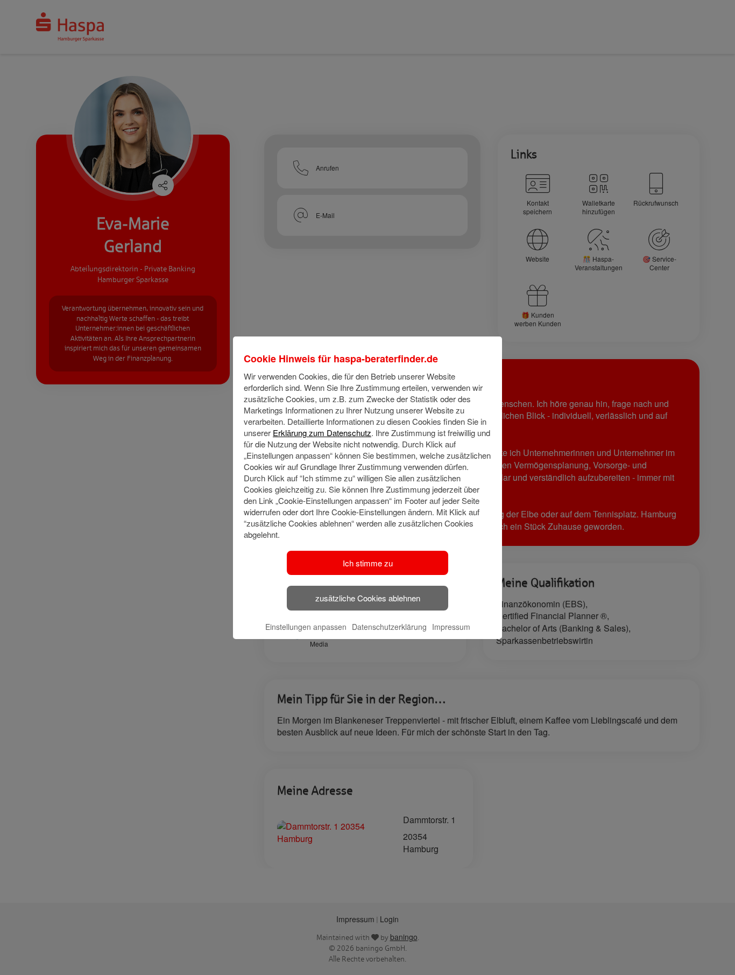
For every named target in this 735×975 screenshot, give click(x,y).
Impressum (451, 626)
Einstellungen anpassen (306, 626)
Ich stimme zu (368, 563)
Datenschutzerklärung (389, 626)
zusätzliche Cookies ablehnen (367, 598)
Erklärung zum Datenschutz (322, 432)
